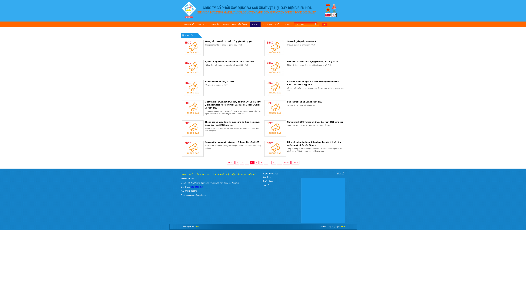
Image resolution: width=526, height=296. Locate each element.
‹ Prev (230, 163)
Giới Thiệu (202, 24)
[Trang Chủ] (189, 10)
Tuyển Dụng (268, 181)
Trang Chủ (189, 24)
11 (274, 163)
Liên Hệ (287, 24)
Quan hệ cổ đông (240, 24)
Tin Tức (255, 24)
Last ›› (295, 163)
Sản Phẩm (215, 24)
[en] (324, 24)
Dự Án (226, 24)
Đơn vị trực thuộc (271, 24)
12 (279, 163)
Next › (286, 163)
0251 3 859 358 (196, 187)
